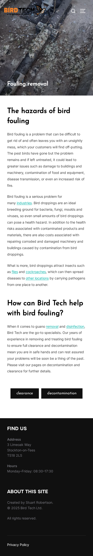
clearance (24, 393)
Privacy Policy (18, 545)
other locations (37, 278)
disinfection (75, 326)
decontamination (62, 393)
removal (52, 326)
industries (24, 203)
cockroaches (36, 272)
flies (15, 272)
